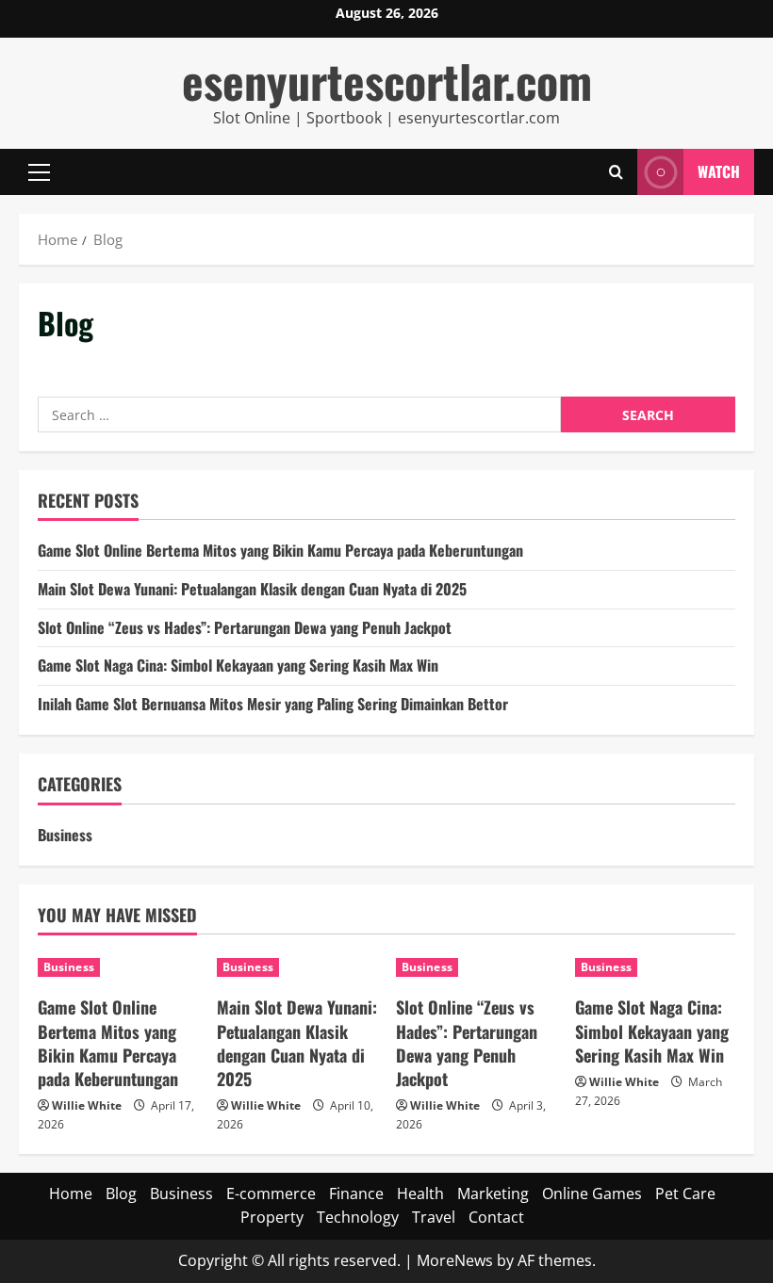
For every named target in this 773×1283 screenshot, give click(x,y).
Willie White (87, 1105)
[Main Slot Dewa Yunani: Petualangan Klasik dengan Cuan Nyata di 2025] (297, 967)
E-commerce (271, 1193)
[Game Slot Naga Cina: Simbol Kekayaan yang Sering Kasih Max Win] (655, 967)
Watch (719, 171)
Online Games (592, 1193)
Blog (121, 1193)
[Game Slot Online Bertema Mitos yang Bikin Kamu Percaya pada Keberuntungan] (118, 967)
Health (420, 1193)
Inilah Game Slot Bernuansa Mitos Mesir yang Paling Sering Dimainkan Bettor (273, 703)
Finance (356, 1193)
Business (65, 834)
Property (272, 1217)
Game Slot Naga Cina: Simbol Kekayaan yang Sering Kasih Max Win (238, 665)
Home (70, 1193)
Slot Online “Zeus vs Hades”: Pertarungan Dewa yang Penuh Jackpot (245, 627)
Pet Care (685, 1193)
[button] (39, 172)
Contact (496, 1217)
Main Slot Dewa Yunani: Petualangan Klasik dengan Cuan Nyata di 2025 (252, 588)
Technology (358, 1217)
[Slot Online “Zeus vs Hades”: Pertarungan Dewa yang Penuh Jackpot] (476, 967)
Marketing (493, 1193)
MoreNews (455, 1260)
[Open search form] (616, 172)
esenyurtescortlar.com (387, 80)
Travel (433, 1217)
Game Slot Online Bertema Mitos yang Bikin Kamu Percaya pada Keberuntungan (280, 550)
